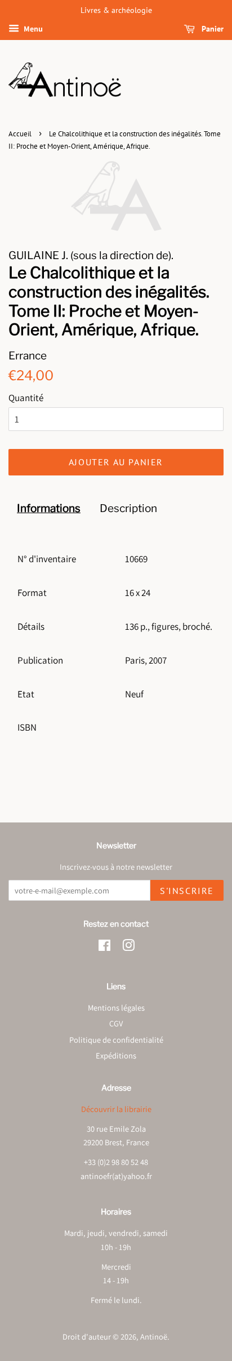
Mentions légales (116, 1007)
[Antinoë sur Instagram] (128, 947)
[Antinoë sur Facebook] (104, 947)
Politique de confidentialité (116, 1039)
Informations (49, 508)
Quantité (25, 398)
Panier (211, 29)
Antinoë (153, 1336)
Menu (32, 29)
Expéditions (116, 1055)
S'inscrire (187, 890)
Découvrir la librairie (116, 1109)
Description (128, 508)
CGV (116, 1023)
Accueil (20, 134)
